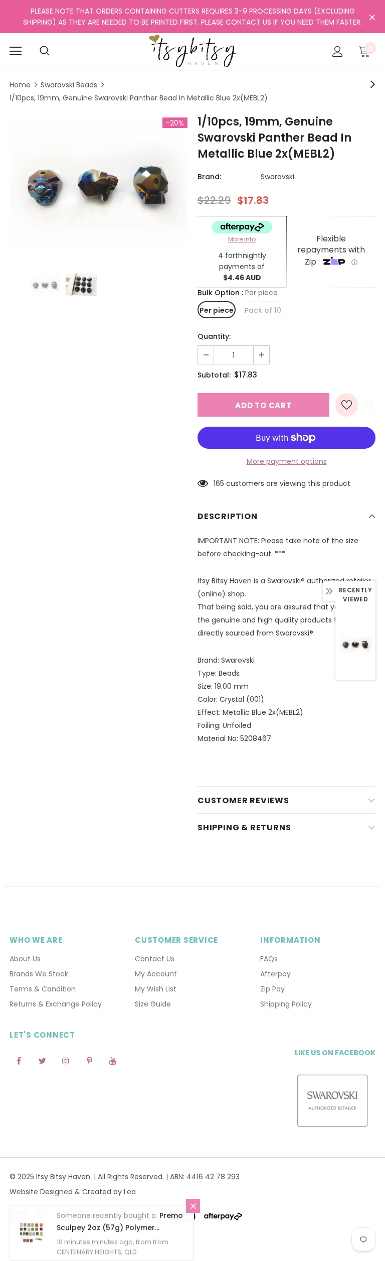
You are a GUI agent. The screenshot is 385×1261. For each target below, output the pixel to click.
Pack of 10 (263, 310)
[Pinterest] (89, 1061)
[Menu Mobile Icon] (16, 51)
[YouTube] (113, 1061)
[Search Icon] (45, 51)
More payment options (287, 461)
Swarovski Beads (69, 85)
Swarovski (277, 177)
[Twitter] (42, 1061)
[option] (98, 183)
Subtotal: (214, 375)
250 (220, 483)
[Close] (193, 1206)
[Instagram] (66, 1061)
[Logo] (192, 51)
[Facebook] (19, 1061)
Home (20, 85)
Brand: (209, 177)
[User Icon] (337, 51)
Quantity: (214, 336)
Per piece (217, 310)
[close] (372, 18)
